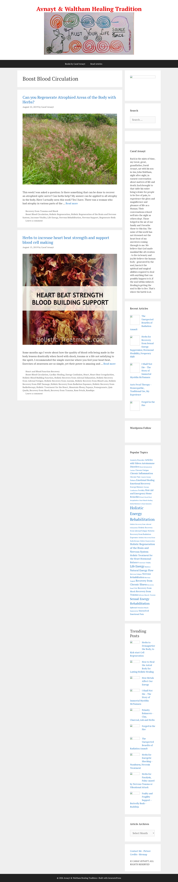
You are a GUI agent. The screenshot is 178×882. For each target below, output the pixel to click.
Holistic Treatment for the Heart (52, 387)
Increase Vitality (38, 217)
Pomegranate (100, 387)
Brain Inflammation (146, 467)
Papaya (89, 387)
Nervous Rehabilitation (70, 217)
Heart (86, 374)
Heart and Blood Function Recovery (43, 371)
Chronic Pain (135, 477)
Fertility (141, 490)
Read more (72, 203)
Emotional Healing (145, 480)
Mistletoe (148, 567)
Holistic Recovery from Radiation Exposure (71, 384)
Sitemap (143, 854)
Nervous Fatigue (136, 574)
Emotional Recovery (140, 483)
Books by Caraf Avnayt (75, 64)
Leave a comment (34, 220)
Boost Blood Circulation (37, 214)
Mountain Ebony (77, 387)
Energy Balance (136, 487)
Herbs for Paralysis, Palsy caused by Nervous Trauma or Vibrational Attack (142, 780)
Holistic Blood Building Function (38, 377)
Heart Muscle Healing (145, 500)
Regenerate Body (107, 217)
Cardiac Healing (57, 374)
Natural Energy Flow (141, 570)
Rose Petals (79, 390)
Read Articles (96, 64)
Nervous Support (90, 217)
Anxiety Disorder (137, 460)
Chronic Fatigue (142, 470)
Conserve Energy (146, 477)
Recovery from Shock (40, 390)
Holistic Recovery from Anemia (59, 380)
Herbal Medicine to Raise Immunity (141, 504)
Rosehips (90, 390)
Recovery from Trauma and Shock (42, 211)
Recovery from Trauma (62, 390)
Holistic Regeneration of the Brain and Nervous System (142, 547)
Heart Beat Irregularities (102, 374)
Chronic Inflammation (141, 473)
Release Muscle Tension (147, 595)
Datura (133, 480)
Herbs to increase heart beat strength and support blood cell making (66, 240)
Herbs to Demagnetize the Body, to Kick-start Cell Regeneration (142, 649)
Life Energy (52, 217)
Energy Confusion (74, 374)
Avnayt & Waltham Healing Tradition (89, 9)
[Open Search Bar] (111, 64)
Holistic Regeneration (59, 214)
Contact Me (136, 850)
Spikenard (133, 607)
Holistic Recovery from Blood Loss (91, 380)
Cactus (132, 470)
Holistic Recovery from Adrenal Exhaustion (74, 377)
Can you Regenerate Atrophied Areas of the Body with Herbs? (69, 100)
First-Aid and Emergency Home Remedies (141, 493)
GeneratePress (114, 878)
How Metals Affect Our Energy (148, 681)
